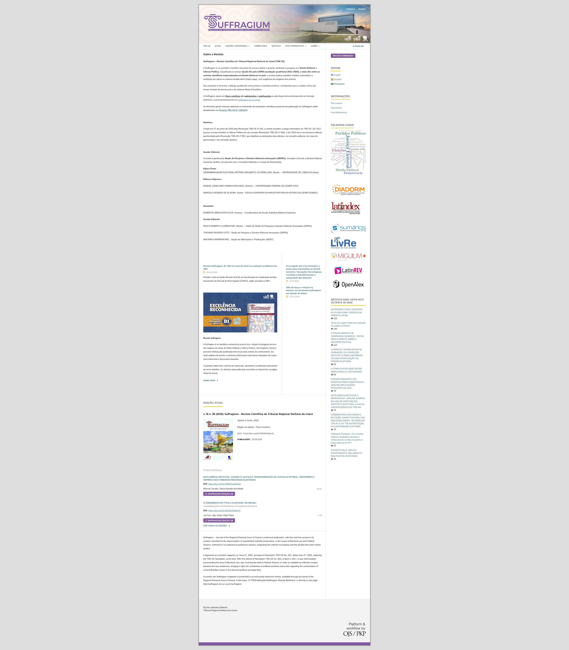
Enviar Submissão (343, 55)
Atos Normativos (295, 46)
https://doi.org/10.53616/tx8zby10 (258, 433)
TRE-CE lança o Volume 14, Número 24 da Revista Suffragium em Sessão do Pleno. (303, 290)
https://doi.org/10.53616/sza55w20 (224, 484)
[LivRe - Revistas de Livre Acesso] (343, 248)
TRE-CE (206, 46)
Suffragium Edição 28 (220, 494)
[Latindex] (346, 214)
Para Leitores (336, 103)
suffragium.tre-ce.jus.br (249, 100)
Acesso (362, 9)
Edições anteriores (237, 46)
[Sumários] (348, 232)
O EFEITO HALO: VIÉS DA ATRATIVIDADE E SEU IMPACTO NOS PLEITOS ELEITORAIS (346, 453)
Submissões (260, 46)
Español (338, 79)
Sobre (314, 46)
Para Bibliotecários (339, 112)
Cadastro (350, 9)
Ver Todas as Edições (215, 526)
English (337, 75)
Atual (218, 46)
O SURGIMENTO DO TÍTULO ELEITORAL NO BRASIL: (230, 505)
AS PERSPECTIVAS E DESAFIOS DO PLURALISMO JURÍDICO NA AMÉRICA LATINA (346, 312)
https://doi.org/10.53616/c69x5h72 (224, 510)
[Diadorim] (348, 196)
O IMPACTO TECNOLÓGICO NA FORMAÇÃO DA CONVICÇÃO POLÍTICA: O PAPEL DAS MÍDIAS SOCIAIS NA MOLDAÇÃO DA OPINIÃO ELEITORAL (346, 355)
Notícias (276, 46)
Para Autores (336, 108)
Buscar (359, 46)
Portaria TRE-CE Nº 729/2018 (233, 110)
